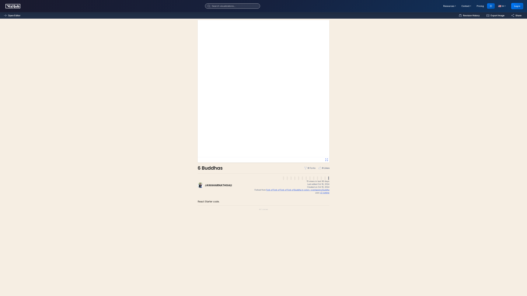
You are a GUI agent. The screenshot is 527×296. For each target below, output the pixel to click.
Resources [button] (448, 6)
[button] (495, 15)
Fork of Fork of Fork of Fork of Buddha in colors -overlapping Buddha (297, 190)
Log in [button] (517, 6)
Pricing (480, 6)
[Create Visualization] (491, 6)
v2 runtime (324, 193)
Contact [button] (465, 6)
